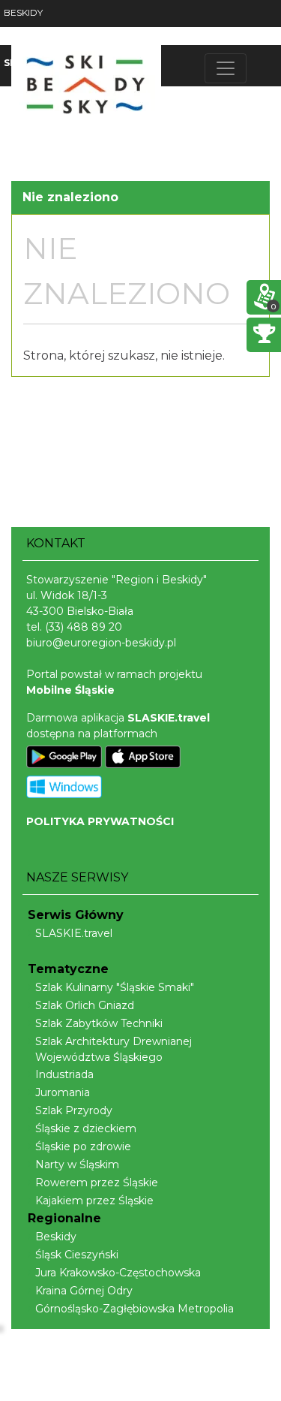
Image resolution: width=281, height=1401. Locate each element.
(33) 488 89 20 (83, 627)
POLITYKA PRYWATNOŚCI (100, 821)
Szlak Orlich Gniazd (84, 1005)
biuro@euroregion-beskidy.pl (101, 642)
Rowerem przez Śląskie (96, 1182)
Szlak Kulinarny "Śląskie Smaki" (114, 987)
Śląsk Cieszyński (76, 1254)
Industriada (64, 1074)
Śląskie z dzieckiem (85, 1128)
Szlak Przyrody (73, 1110)
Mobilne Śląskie (70, 690)
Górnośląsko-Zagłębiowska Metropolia (134, 1308)
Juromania (62, 1092)
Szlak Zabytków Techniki (99, 1023)
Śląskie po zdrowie (83, 1146)
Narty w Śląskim (77, 1164)
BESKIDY (23, 12)
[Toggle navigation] (226, 68)
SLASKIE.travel (73, 933)
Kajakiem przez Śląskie (94, 1200)
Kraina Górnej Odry (84, 1290)
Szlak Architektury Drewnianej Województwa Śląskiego (113, 1049)
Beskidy (55, 1236)
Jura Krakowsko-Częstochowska (118, 1272)
